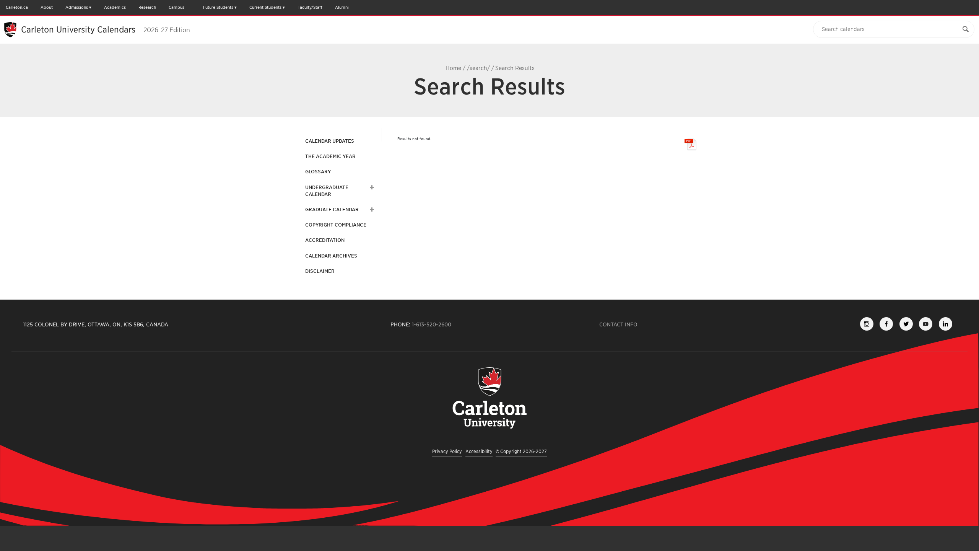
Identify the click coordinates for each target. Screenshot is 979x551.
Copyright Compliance (335, 225)
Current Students (265, 7)
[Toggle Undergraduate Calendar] (371, 187)
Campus (176, 7)
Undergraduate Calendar (326, 190)
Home (453, 68)
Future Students (218, 7)
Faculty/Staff (310, 7)
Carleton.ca (17, 7)
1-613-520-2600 (431, 324)
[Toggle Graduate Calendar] (371, 209)
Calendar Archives (331, 256)
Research (147, 7)
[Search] (965, 29)
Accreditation (325, 240)
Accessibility (479, 451)
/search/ (478, 68)
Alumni (342, 7)
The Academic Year (330, 156)
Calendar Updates (329, 141)
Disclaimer (320, 271)
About (47, 7)
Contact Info (618, 324)
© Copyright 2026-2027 (521, 451)
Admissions (76, 7)
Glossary (318, 171)
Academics (115, 7)
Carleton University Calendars (105, 29)
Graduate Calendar (332, 209)
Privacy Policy (447, 451)
